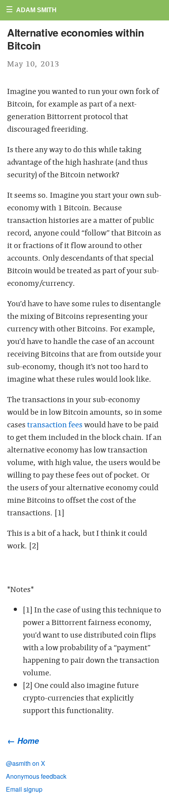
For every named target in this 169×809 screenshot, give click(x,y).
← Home (23, 740)
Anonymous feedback (36, 776)
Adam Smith (36, 10)
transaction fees (55, 423)
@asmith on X (25, 763)
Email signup (24, 789)
